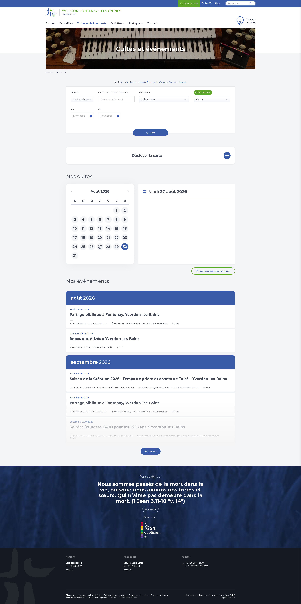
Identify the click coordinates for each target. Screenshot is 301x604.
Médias (98, 595)
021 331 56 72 (76, 566)
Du (72, 109)
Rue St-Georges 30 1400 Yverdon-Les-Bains (197, 564)
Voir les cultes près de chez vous (215, 271)
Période (74, 92)
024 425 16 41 (134, 566)
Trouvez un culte (250, 21)
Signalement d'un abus (138, 595)
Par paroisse (144, 92)
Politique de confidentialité (115, 595)
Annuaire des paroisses (75, 598)
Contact (152, 23)
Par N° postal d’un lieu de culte (113, 92)
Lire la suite (150, 509)
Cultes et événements (91, 23)
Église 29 (206, 3)
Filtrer (152, 133)
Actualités (66, 23)
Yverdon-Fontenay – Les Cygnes (91, 10)
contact (69, 570)
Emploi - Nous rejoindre (97, 598)
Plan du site (71, 595)
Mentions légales (86, 595)
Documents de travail (159, 595)
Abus (217, 3)
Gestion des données (128, 598)
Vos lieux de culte (189, 3)
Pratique (134, 23)
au (99, 109)
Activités (116, 23)
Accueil (50, 23)
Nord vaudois (69, 14)
